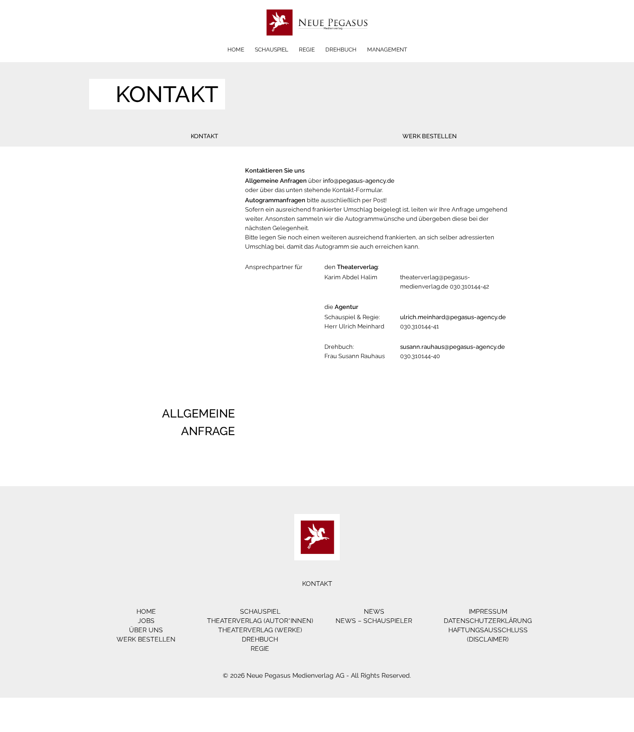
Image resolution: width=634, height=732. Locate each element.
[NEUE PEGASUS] (317, 42)
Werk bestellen (429, 136)
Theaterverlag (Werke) (260, 630)
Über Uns (146, 630)
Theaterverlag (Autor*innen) (260, 620)
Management (387, 49)
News (374, 611)
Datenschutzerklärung (488, 620)
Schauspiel (271, 49)
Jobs (146, 620)
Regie (307, 49)
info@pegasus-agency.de (359, 180)
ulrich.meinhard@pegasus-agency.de (453, 317)
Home (235, 49)
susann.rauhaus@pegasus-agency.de (452, 346)
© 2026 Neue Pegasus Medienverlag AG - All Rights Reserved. (317, 675)
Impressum (488, 611)
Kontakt (204, 136)
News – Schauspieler (374, 620)
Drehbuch (340, 49)
